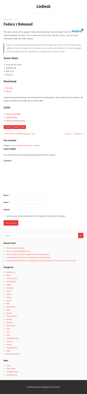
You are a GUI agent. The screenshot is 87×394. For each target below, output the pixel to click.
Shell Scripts (10, 325)
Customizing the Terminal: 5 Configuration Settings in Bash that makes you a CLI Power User (41, 260)
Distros (7, 127)
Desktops (9, 288)
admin (16, 19)
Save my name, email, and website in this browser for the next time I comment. (35, 216)
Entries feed (10, 368)
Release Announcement (15, 120)
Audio (8, 275)
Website (7, 209)
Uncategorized (11, 347)
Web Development (13, 354)
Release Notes (12, 117)
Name (6, 195)
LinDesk (43, 6)
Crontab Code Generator (15, 248)
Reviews (9, 319)
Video (8, 351)
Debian (8, 285)
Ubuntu (9, 344)
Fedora (15, 127)
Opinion (9, 313)
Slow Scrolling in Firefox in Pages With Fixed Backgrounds (27, 254)
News (23, 127)
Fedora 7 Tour (65, 35)
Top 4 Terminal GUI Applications (18, 251)
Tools (8, 329)
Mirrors (9, 91)
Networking (10, 307)
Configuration (11, 281)
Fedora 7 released (13, 114)
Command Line (12, 278)
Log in (8, 365)
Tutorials (9, 341)
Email (6, 202)
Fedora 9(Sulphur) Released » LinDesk (25, 145)
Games (8, 297)
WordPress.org (11, 375)
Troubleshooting (12, 338)
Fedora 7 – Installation (73, 134)
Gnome (9, 300)
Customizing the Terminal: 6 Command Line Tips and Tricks (28, 257)
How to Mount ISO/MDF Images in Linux (20, 134)
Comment (8, 161)
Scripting (9, 322)
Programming (11, 316)
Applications (10, 272)
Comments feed (12, 372)
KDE (7, 303)
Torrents (9, 88)
